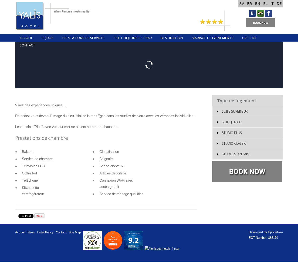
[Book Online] (260, 26)
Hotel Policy (45, 232)
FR (250, 4)
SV (242, 4)
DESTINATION (172, 38)
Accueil (20, 232)
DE (279, 4)
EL (265, 4)
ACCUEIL (26, 38)
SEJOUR (47, 38)
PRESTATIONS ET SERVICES (83, 38)
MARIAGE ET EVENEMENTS (212, 38)
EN (258, 4)
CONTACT (27, 45)
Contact (61, 232)
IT (272, 4)
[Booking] (252, 15)
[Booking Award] (133, 248)
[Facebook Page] (268, 15)
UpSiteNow (275, 232)
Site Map (75, 232)
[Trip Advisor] (260, 15)
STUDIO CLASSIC (234, 143)
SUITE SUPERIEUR (235, 111)
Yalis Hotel (29, 16)
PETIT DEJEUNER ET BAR (132, 38)
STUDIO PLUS (232, 133)
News (31, 232)
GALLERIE (249, 38)
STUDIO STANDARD (236, 154)
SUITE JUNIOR (232, 122)
